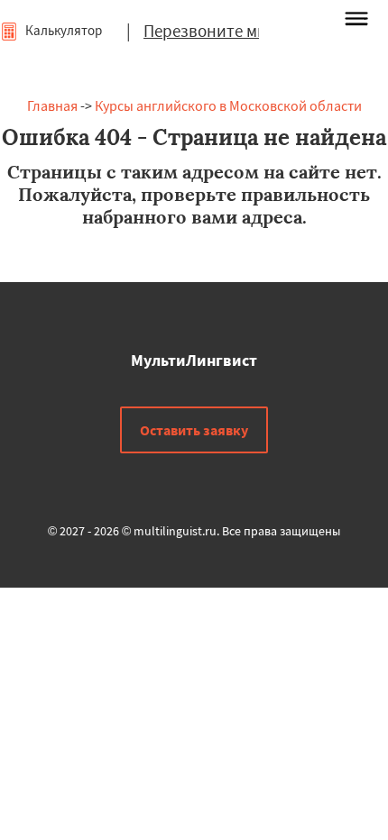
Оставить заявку (194, 430)
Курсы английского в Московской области (228, 105)
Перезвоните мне (209, 30)
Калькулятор (62, 30)
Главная (52, 105)
